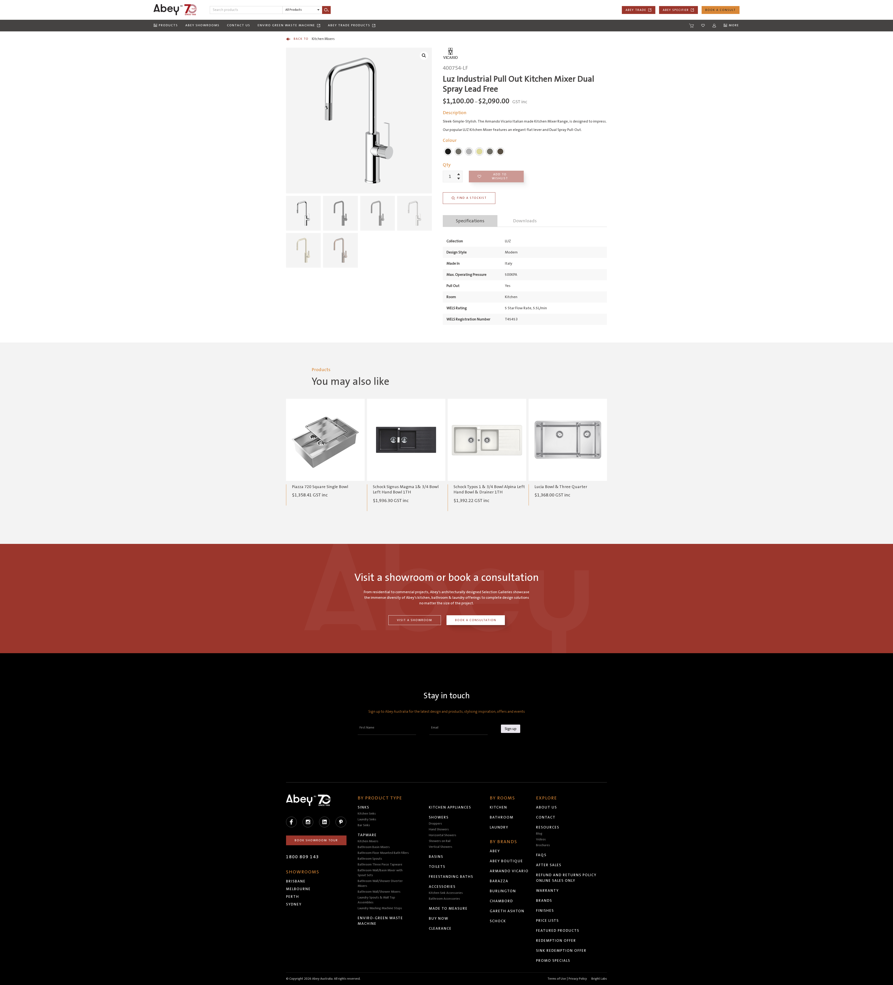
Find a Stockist (472, 198)
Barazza (499, 881)
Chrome (469, 151)
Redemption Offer (556, 940)
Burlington (503, 891)
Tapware (367, 835)
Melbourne (298, 889)
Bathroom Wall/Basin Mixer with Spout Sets (380, 873)
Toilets (437, 867)
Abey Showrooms (202, 25)
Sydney (294, 904)
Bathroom (501, 817)
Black (448, 151)
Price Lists (547, 920)
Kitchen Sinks (367, 813)
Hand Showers (439, 829)
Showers (439, 817)
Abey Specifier (676, 10)
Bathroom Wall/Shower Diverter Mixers (380, 883)
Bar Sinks (364, 825)
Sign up (510, 729)
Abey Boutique (506, 861)
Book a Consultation (475, 620)
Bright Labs (599, 979)
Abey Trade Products (349, 25)
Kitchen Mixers (314, 39)
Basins (436, 857)
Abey (495, 851)
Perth (292, 897)
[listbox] (302, 10)
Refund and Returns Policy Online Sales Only (566, 878)
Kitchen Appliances (450, 807)
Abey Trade (636, 10)
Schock (498, 921)
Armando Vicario (509, 871)
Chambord (501, 901)
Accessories (442, 887)
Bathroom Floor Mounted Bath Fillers (383, 853)
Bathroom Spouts (370, 859)
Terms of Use (556, 979)
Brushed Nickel (458, 151)
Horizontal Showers (442, 835)
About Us (546, 807)
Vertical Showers (440, 847)
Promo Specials (553, 960)
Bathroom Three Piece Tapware (380, 864)
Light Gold (479, 151)
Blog (539, 833)
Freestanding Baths (451, 877)
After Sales (548, 865)
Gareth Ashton (507, 911)
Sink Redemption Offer (561, 950)
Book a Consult (720, 10)
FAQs (541, 855)
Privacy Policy (578, 979)
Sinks (363, 807)
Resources (547, 827)
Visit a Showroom (414, 620)
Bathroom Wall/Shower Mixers (379, 892)
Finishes (545, 910)
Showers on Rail (439, 841)
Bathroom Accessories (444, 899)
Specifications (470, 220)
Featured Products (557, 930)
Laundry (499, 827)
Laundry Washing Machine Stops (380, 908)
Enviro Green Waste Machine (286, 25)
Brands (544, 900)
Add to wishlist (500, 176)
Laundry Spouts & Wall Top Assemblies (376, 900)
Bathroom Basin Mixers (374, 847)
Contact (546, 817)
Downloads (525, 220)
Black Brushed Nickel (490, 151)
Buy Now (438, 918)
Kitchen (498, 807)
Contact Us (238, 25)
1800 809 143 (302, 856)
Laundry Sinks (367, 819)
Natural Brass (500, 151)
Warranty (547, 890)
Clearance (440, 928)
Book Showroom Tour (316, 840)
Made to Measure (448, 908)
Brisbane (296, 881)
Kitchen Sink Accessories (446, 893)
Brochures (543, 845)
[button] (424, 55)
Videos (541, 839)
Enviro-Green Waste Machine (380, 921)
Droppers (435, 823)
